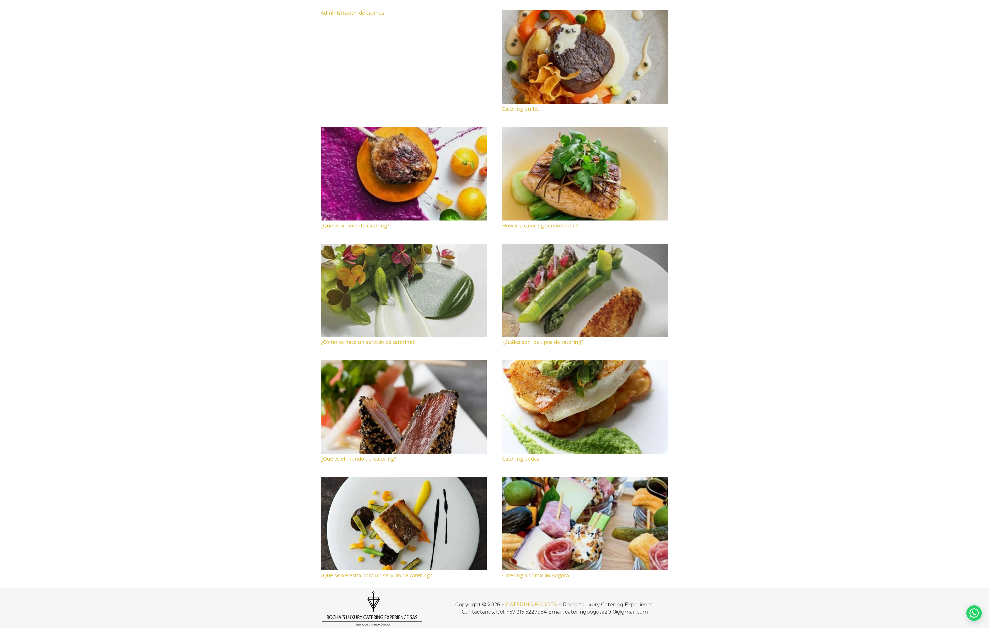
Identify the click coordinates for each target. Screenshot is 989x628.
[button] (974, 613)
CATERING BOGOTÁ (531, 604)
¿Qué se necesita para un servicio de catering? (376, 575)
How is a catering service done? (540, 225)
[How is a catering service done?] (585, 131)
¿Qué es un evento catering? (355, 225)
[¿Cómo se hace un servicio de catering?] (404, 247)
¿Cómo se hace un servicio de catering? (368, 341)
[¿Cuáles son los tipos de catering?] (585, 247)
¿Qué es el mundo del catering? (358, 458)
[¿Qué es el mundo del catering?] (404, 364)
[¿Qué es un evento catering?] (404, 131)
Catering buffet (520, 108)
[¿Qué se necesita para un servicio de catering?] (404, 480)
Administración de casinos (352, 12)
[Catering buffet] (585, 14)
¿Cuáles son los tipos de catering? (542, 341)
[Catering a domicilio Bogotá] (585, 480)
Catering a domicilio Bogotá (535, 575)
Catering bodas (520, 458)
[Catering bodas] (585, 364)
